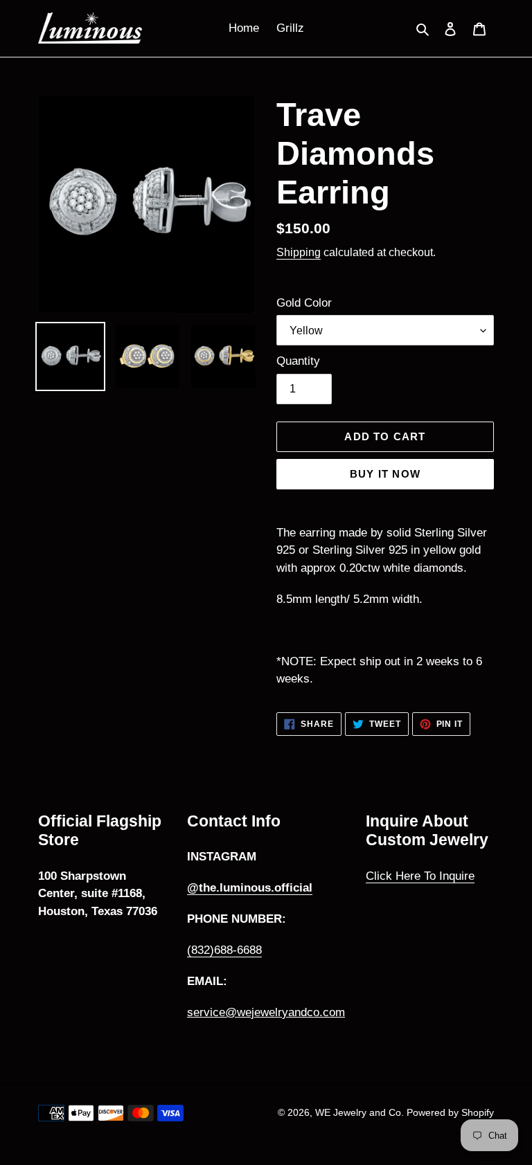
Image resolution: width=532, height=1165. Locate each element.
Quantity (298, 361)
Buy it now (385, 474)
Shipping (298, 252)
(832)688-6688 (224, 950)
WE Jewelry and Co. (361, 1112)
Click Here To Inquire (420, 876)
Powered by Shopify (450, 1112)
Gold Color (304, 302)
